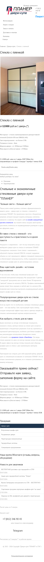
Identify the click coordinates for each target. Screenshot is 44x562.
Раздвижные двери (8, 434)
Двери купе (5, 426)
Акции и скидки (8, 25)
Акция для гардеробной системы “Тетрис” (16, 476)
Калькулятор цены (9, 175)
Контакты (6, 36)
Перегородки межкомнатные (11, 439)
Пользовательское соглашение (22, 556)
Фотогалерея (7, 21)
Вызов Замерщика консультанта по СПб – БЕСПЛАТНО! (20, 483)
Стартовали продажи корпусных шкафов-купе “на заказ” (21, 489)
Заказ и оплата (8, 28)
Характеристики (9, 184)
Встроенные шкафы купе (9, 430)
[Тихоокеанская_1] (22, 85)
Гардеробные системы (9, 443)
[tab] (24, 181)
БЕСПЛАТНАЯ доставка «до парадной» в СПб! (17, 469)
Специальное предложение (11, 447)
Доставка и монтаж (10, 32)
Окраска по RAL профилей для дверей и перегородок (20, 496)
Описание (7, 181)
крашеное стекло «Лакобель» (21, 337)
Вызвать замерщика (30, 5)
